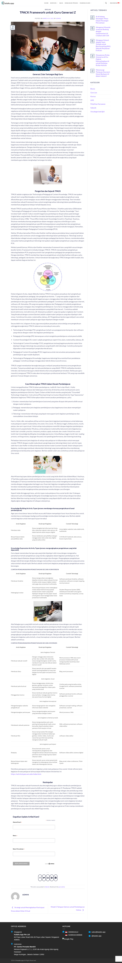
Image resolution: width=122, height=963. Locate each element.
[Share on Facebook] (40, 878)
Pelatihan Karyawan (97, 104)
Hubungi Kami (85, 3)
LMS (92, 100)
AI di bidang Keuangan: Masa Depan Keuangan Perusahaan (102, 20)
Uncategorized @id (97, 112)
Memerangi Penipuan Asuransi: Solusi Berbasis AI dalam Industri (103, 73)
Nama (15, 836)
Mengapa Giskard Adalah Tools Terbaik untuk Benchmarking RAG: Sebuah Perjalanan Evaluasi (103, 45)
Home (46, 3)
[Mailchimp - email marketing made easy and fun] (49, 863)
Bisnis (92, 89)
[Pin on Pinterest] (52, 878)
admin (58, 18)
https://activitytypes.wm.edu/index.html (26, 774)
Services (53, 3)
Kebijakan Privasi (71, 3)
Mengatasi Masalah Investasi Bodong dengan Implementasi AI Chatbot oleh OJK (103, 31)
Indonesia (114, 3)
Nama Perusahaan (19, 849)
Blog (61, 3)
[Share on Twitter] (44, 878)
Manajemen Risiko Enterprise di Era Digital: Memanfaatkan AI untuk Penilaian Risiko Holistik (103, 60)
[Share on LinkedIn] (56, 878)
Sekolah (48, 9)
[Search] (106, 3)
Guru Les (93, 93)
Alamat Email (17, 822)
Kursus (93, 96)
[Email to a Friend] (48, 878)
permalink (62, 887)
